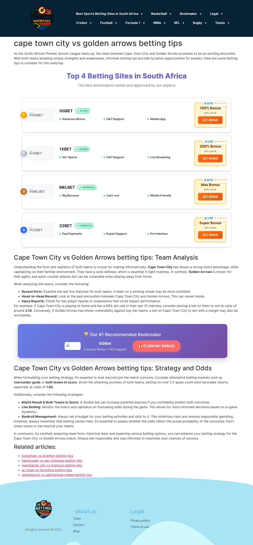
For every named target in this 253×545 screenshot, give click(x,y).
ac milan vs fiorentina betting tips (47, 470)
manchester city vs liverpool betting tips (52, 465)
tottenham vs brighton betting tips (47, 456)
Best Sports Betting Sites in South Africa (107, 14)
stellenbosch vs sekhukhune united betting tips (57, 475)
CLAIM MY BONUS (159, 346)
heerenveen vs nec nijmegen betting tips (52, 460)
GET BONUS (210, 119)
